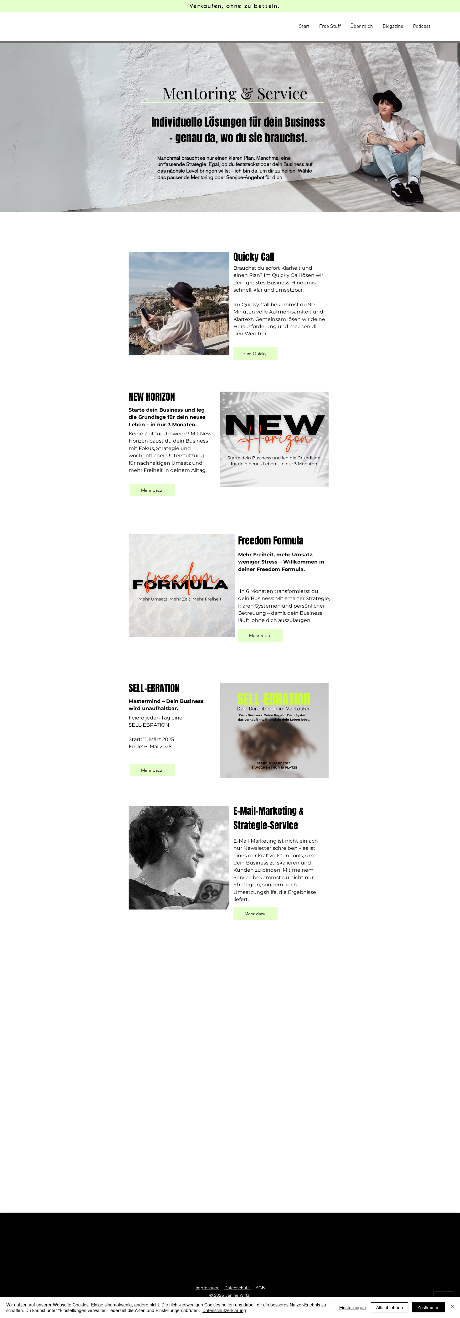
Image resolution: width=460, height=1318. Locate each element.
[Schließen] (452, 1307)
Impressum (207, 1287)
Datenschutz (237, 1287)
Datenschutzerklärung (224, 1310)
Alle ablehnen (389, 1307)
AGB (260, 1287)
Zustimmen (428, 1307)
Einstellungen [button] (352, 1307)
